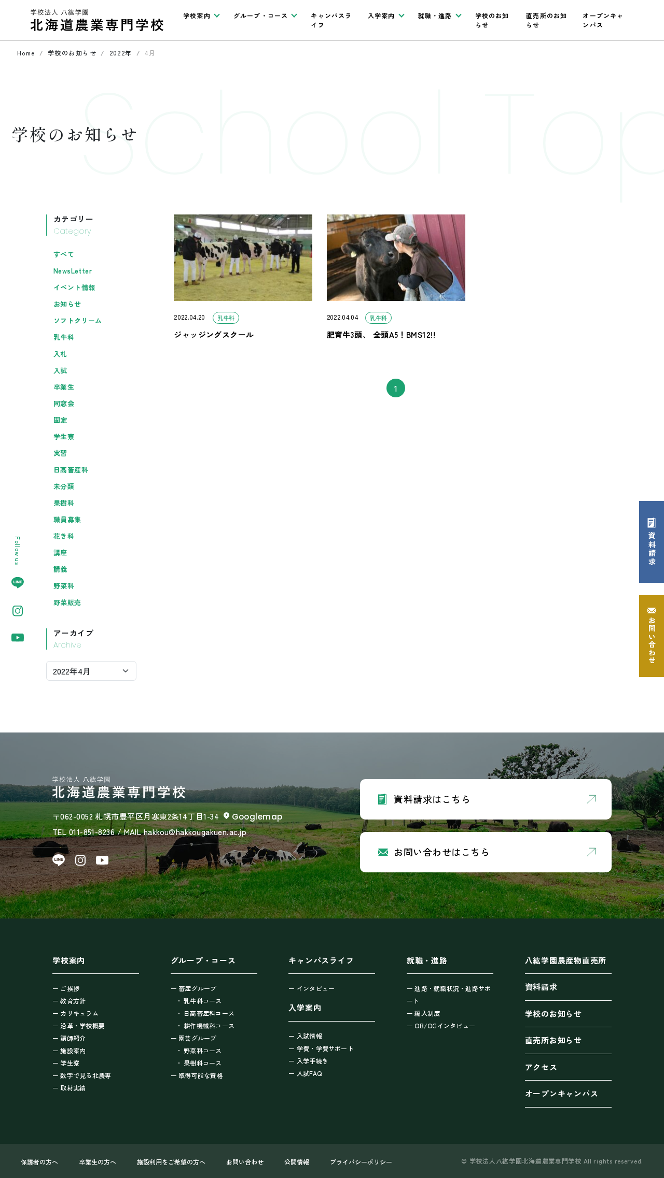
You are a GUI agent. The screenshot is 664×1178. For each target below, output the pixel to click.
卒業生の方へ (97, 1161)
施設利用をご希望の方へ (171, 1161)
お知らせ (67, 304)
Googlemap (257, 816)
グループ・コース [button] (260, 15)
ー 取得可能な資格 (197, 1075)
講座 (60, 552)
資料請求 (541, 986)
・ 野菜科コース (199, 1050)
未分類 (63, 486)
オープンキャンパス (603, 20)
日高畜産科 (70, 470)
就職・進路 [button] (435, 15)
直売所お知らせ (553, 1040)
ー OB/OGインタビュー (441, 1025)
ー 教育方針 (69, 1000)
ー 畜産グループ (194, 988)
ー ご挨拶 (65, 988)
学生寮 (63, 436)
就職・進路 (427, 960)
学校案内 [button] (197, 15)
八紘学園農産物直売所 (566, 960)
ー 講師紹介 (69, 1037)
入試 (60, 370)
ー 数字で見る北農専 (81, 1075)
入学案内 (304, 1007)
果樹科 (63, 503)
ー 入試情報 (305, 1035)
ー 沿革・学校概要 (78, 1025)
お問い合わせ (245, 1161)
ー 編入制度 (423, 1013)
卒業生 (63, 387)
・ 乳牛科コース (199, 1000)
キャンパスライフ (331, 20)
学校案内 (68, 960)
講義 (60, 569)
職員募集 (67, 519)
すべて (63, 254)
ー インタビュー (311, 988)
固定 (60, 420)
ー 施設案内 (69, 1050)
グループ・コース (203, 960)
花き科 (63, 536)
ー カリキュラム (75, 1013)
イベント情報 (74, 287)
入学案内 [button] (381, 15)
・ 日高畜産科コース (205, 1013)
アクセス (541, 1066)
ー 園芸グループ (194, 1037)
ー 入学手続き (308, 1060)
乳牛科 (63, 337)
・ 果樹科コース (199, 1062)
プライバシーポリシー (361, 1161)
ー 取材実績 (69, 1087)
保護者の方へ (39, 1161)
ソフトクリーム (77, 320)
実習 (60, 453)
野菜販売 (67, 602)
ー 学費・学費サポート (321, 1048)
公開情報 (296, 1161)
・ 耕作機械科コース (205, 1025)
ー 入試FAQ (305, 1073)
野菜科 (63, 586)
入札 (60, 353)
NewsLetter (72, 271)
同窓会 (63, 403)
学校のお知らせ (492, 20)
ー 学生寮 (65, 1062)
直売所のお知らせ (546, 20)
